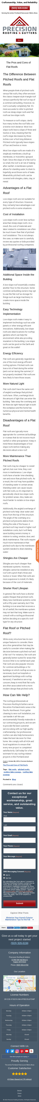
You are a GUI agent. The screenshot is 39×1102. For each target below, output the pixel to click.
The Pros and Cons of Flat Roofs (15, 765)
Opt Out (8, 878)
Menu (19, 40)
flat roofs (12, 769)
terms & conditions (26, 891)
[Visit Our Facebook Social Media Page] (8, 1051)
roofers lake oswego (12, 772)
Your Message (12, 856)
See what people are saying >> (19, 1056)
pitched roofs (23, 769)
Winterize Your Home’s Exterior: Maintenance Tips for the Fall (19, 919)
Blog (14, 779)
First (5, 816)
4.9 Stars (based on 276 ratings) (19, 1079)
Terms (19, 1096)
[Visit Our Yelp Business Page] (31, 1051)
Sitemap (19, 1090)
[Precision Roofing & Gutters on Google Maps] (19, 991)
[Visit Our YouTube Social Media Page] (27, 1051)
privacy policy (11, 891)
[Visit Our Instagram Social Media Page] (17, 1051)
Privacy (19, 1093)
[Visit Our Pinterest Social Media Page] (22, 1051)
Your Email (11, 835)
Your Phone (11, 846)
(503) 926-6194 (20, 8)
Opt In (8, 875)
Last (5, 825)
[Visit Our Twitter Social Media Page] (12, 1051)
